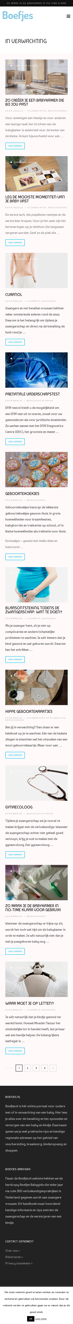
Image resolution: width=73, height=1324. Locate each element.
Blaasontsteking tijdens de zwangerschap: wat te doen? (33, 609)
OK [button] (30, 1318)
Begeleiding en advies (40, 401)
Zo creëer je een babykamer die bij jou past (34, 102)
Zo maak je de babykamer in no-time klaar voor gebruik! (33, 907)
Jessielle (18, 111)
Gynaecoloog (18, 807)
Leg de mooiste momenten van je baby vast (35, 198)
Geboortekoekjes (22, 493)
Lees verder (15, 146)
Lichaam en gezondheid (41, 301)
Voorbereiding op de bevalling (46, 718)
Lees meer (41, 1318)
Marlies (17, 301)
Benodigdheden (57, 111)
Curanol (13, 294)
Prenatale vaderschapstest (32, 394)
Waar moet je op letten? (29, 1003)
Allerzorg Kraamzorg (36, 3)
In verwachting (37, 111)
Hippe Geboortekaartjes (28, 711)
